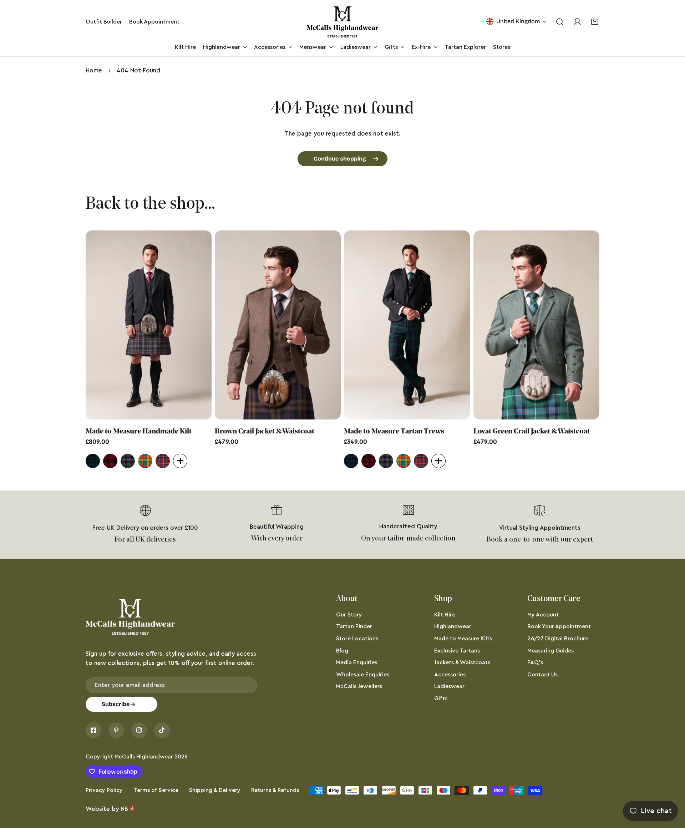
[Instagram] (139, 730)
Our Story (349, 615)
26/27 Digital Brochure (557, 638)
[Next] (618, 326)
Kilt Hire (444, 615)
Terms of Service (155, 790)
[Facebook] (93, 730)
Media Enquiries (356, 662)
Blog (342, 651)
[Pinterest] (116, 730)
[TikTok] (162, 730)
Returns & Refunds (275, 790)
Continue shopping (340, 158)
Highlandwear (452, 626)
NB (124, 809)
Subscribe (116, 704)
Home (94, 70)
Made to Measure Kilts (463, 638)
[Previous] (66, 326)
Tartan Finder (354, 626)
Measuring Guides (550, 651)
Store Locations (357, 638)
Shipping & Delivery (214, 790)
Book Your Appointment (559, 626)
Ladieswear (449, 686)
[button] (595, 22)
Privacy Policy (104, 790)
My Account (543, 615)
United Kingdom (518, 21)
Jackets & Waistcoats (462, 662)
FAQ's (535, 662)
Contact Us (542, 674)
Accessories (450, 674)
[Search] (559, 22)
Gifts (440, 698)
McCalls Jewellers (359, 686)
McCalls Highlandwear (144, 757)
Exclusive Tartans (457, 651)
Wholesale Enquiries (362, 674)
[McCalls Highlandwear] (342, 21)
